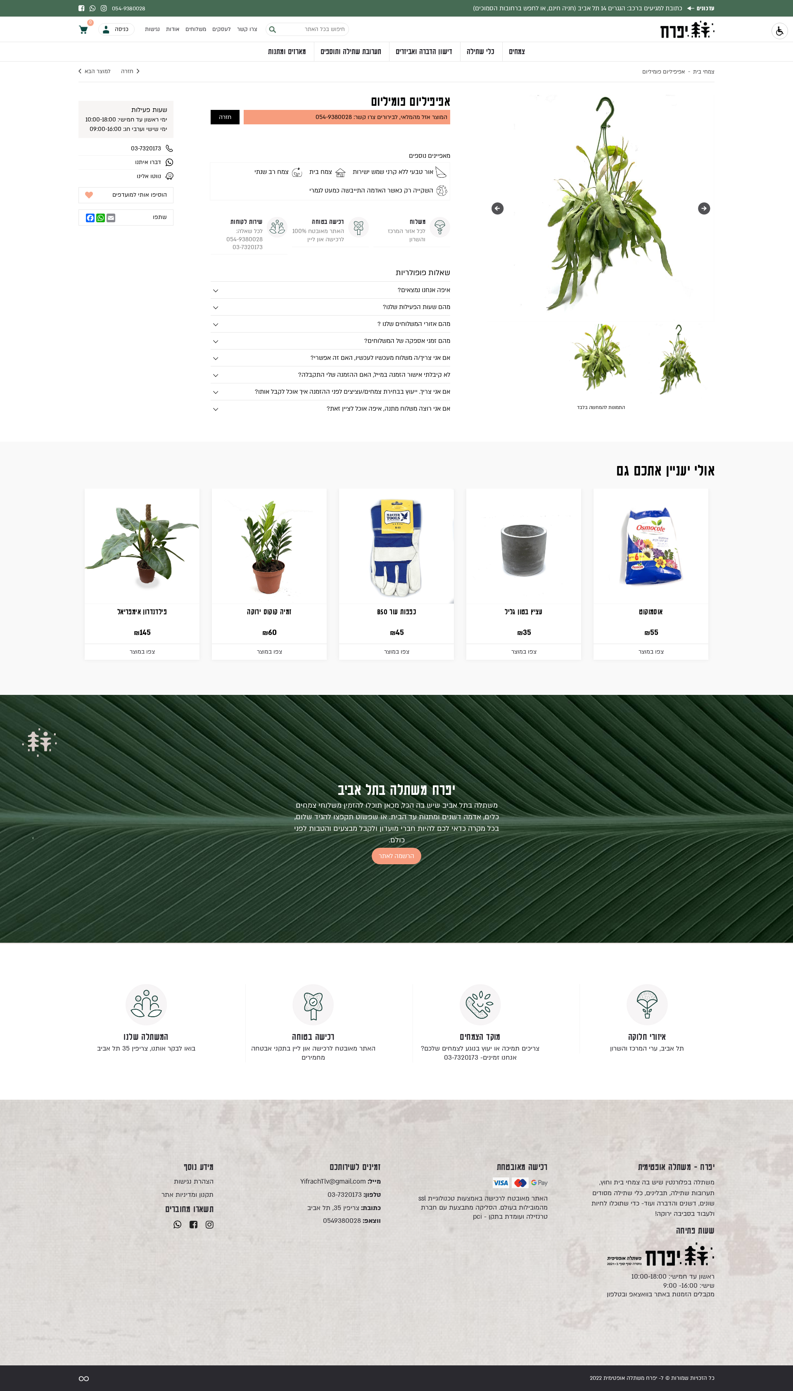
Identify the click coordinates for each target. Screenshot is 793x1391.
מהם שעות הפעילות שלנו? (416, 307)
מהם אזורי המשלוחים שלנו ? (414, 324)
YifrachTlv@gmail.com (340, 1181)
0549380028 (351, 1221)
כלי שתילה (480, 52)
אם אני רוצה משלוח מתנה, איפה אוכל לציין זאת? (388, 408)
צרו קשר (247, 29)
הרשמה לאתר (396, 856)
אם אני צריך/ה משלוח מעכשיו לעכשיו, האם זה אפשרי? (380, 358)
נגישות (152, 29)
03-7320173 (354, 1195)
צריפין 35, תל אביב (343, 1208)
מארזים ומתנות (287, 52)
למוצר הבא (98, 71)
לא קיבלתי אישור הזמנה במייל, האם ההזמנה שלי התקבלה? (374, 375)
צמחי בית (704, 72)
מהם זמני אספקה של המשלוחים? (407, 341)
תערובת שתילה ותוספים (351, 52)
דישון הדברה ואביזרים (424, 52)
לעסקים (221, 29)
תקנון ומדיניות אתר (187, 1195)
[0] (83, 29)
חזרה (127, 71)
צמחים (517, 52)
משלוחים (195, 29)
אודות (172, 29)
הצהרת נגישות (194, 1181)
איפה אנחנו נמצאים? (424, 290)
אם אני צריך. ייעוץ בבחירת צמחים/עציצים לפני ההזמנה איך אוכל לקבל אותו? (352, 392)
